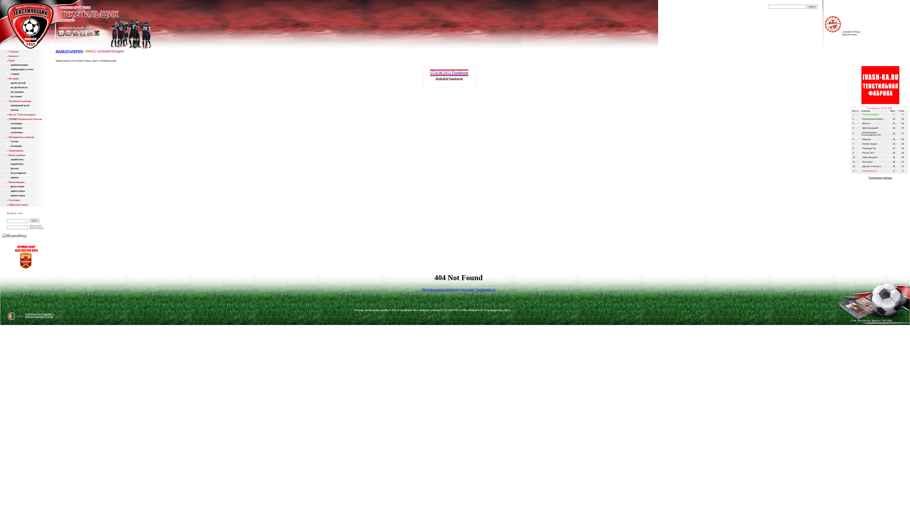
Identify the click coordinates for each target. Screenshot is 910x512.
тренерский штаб (20, 105)
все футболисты (19, 87)
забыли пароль (36, 228)
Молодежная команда (21, 137)
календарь (16, 123)
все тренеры (17, 92)
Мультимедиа (17, 182)
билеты (15, 168)
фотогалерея (17, 186)
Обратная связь (18, 204)
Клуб (11, 60)
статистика (17, 132)
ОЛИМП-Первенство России (25, 119)
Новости (14, 56)
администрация (19, 65)
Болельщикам (17, 155)
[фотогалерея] (857, 306)
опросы (15, 177)
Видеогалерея (69, 51)
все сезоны (16, 96)
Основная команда (20, 101)
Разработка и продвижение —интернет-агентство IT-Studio (40, 315)
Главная (14, 51)
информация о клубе (22, 69)
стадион (15, 74)
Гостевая (14, 200)
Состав (14, 141)
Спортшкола (16, 150)
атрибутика (17, 159)
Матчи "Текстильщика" (22, 114)
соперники (16, 128)
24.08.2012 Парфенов (449, 78)
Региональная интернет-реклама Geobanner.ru (459, 290)
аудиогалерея (18, 191)
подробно (855, 6)
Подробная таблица (880, 177)
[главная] (30, 25)
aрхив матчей (18, 83)
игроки (15, 110)
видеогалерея (18, 195)
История (14, 78)
